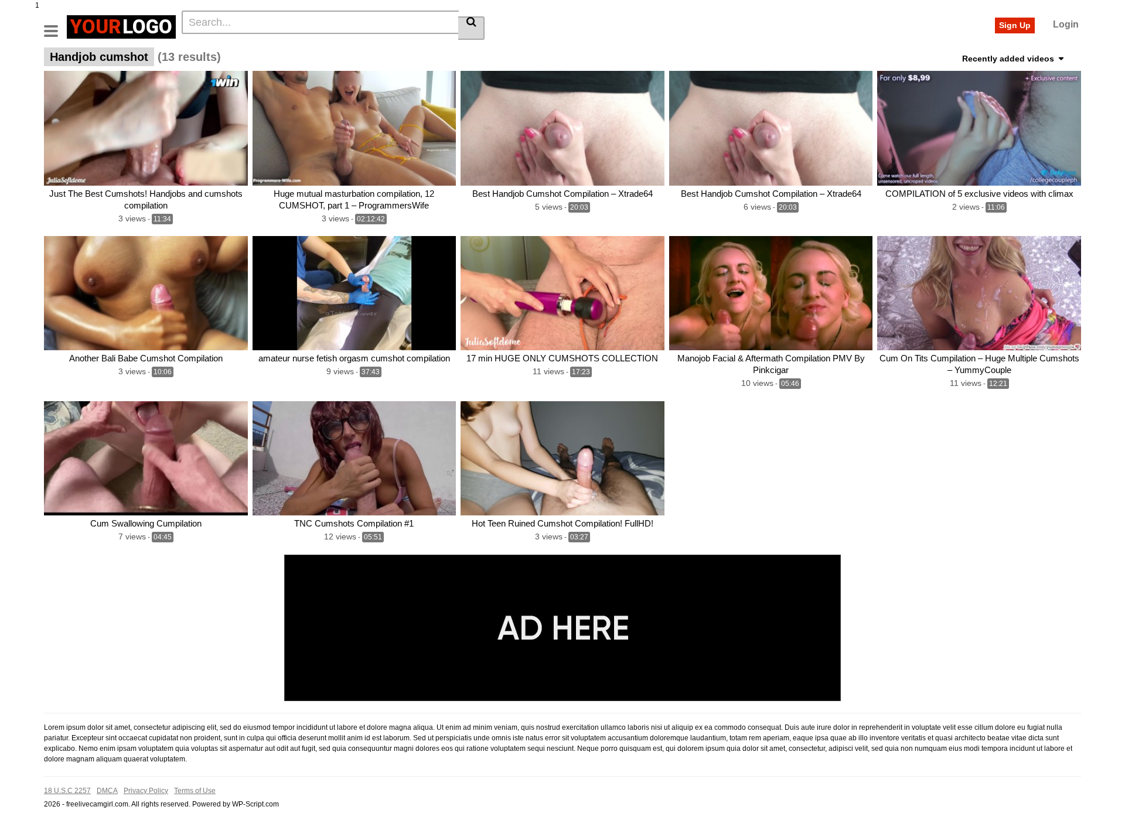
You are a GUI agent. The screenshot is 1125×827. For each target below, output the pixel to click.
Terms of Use (195, 791)
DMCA (107, 791)
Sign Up (1015, 25)
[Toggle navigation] (55, 25)
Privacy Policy (146, 791)
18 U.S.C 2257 (67, 791)
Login (1066, 24)
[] (471, 28)
